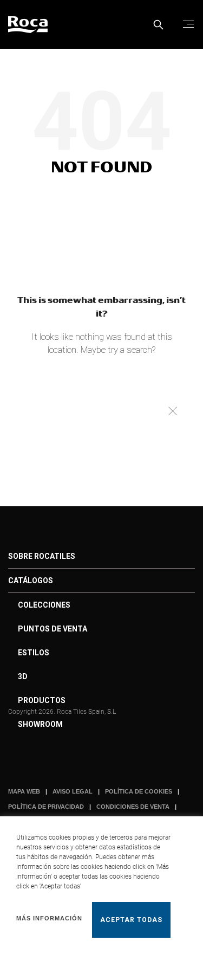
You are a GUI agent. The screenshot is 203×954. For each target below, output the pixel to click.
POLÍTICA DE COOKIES (138, 791)
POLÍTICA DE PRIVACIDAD (46, 806)
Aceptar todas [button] (131, 920)
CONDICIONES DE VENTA (132, 806)
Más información (49, 918)
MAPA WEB (24, 791)
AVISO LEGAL (73, 791)
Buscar (172, 411)
